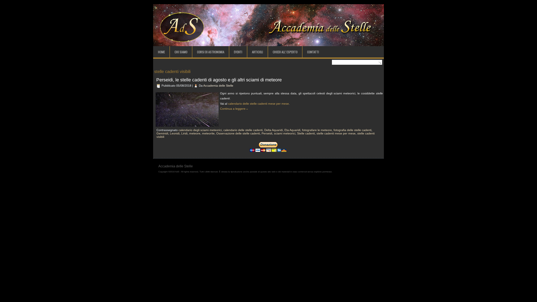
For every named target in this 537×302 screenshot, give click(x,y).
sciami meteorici (284, 133)
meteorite (208, 133)
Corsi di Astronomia (210, 51)
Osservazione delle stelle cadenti (238, 133)
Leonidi (175, 133)
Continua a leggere (234, 108)
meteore (194, 133)
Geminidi (162, 133)
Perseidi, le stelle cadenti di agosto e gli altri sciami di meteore (219, 79)
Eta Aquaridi (292, 130)
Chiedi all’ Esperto (285, 51)
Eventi (238, 51)
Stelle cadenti (306, 133)
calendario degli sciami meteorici (200, 130)
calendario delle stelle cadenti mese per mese (258, 103)
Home (161, 51)
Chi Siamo (181, 51)
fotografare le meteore (317, 130)
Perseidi (267, 133)
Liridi (184, 133)
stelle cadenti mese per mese (336, 133)
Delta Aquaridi (273, 130)
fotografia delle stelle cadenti (352, 130)
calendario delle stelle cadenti (243, 130)
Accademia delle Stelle (218, 85)
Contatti (313, 51)
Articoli (257, 51)
